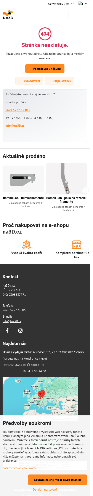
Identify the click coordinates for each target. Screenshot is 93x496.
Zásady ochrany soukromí (19, 468)
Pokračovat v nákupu (46, 69)
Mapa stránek (62, 81)
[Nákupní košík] (74, 14)
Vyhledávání (31, 81)
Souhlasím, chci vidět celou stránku (57, 480)
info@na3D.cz (14, 126)
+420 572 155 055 (17, 110)
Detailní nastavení (45, 489)
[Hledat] (63, 14)
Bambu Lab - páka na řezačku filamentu (66, 200)
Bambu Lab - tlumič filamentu (23, 198)
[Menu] (84, 14)
